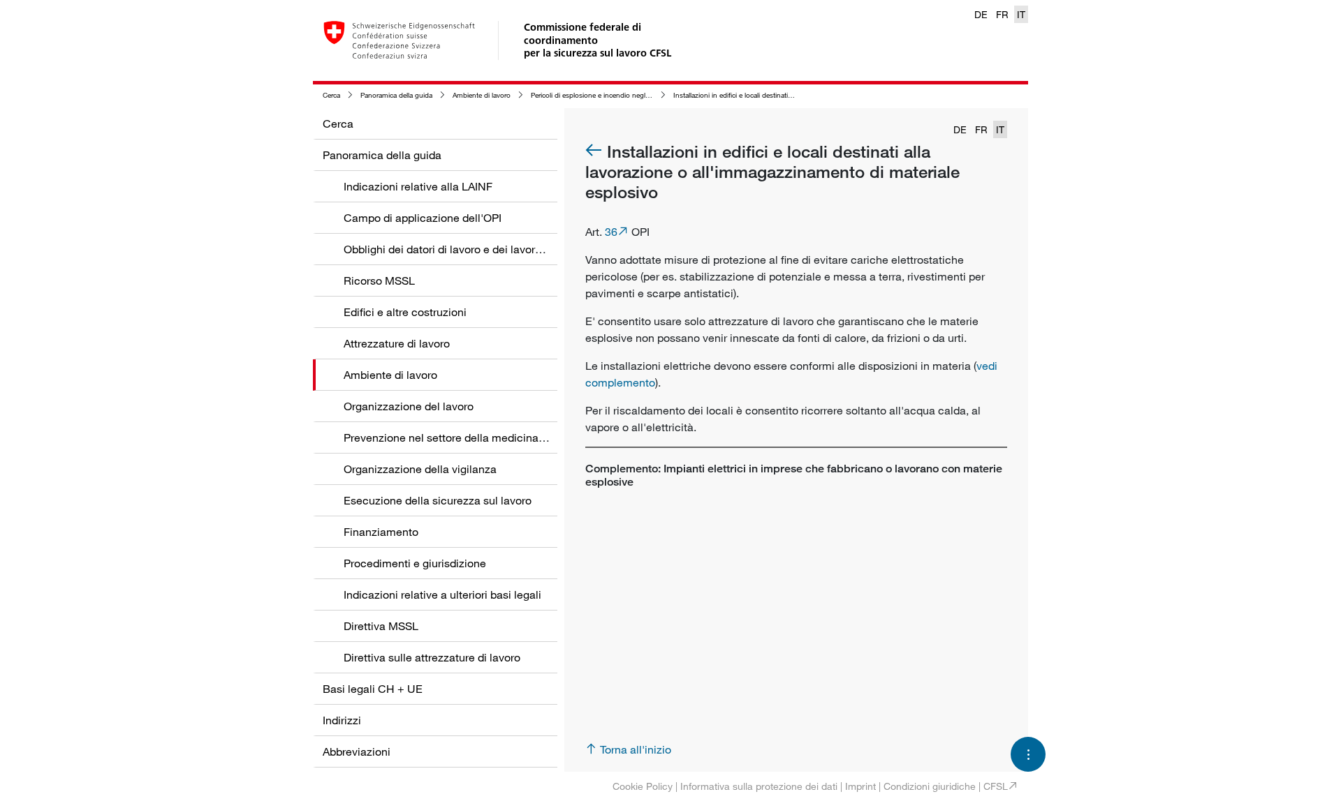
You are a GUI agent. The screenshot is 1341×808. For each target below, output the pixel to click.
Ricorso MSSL (379, 280)
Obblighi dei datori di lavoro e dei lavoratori (450, 249)
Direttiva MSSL (381, 626)
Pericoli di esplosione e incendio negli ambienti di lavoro (617, 95)
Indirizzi (342, 720)
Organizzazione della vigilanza (420, 469)
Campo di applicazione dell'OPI (422, 218)
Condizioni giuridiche (930, 786)
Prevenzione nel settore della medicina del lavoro (467, 437)
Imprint (860, 786)
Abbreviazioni (356, 751)
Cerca (331, 95)
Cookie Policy (643, 786)
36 (611, 232)
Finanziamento (381, 532)
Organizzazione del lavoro (409, 406)
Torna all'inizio (635, 749)
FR (1002, 14)
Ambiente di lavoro (482, 95)
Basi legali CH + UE (373, 689)
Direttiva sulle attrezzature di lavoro (432, 657)
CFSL (995, 786)
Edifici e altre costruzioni (405, 312)
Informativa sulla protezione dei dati (758, 786)
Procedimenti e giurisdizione (415, 563)
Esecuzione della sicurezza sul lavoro (438, 500)
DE (981, 14)
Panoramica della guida (396, 95)
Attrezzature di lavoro (397, 343)
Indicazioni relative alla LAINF (418, 186)
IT (1021, 14)
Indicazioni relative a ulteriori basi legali (442, 594)
